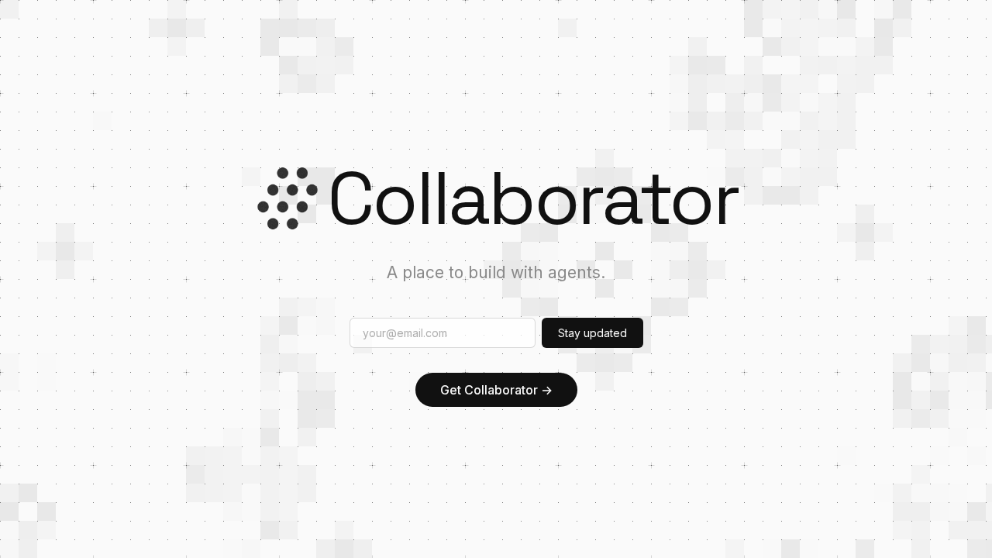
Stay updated (592, 332)
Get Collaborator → (496, 390)
